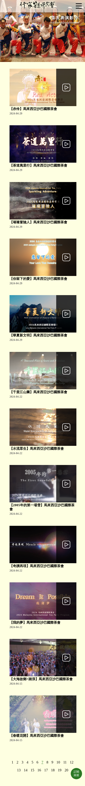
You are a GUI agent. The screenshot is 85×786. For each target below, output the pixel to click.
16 (39, 770)
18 (53, 770)
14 (25, 770)
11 (65, 762)
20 (66, 770)
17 (46, 770)
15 (32, 770)
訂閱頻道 (76, 773)
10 (58, 762)
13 (19, 770)
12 (71, 762)
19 (59, 770)
